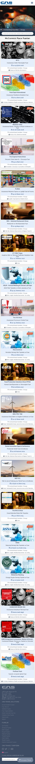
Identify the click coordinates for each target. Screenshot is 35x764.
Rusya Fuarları (6, 732)
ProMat (17, 189)
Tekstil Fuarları (6, 740)
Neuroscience (17, 350)
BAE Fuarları (5, 729)
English (6, 752)
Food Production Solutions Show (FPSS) (17, 382)
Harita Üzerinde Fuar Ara (8, 713)
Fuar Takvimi (5, 707)
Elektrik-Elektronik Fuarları (9, 742)
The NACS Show (17, 510)
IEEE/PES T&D (17, 414)
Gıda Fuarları (5, 738)
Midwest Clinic (17, 124)
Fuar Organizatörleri (7, 711)
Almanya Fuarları (6, 727)
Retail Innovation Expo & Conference (17, 446)
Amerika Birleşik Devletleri (11, 29)
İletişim (4, 719)
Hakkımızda (5, 717)
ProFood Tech (17, 671)
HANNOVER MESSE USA (17, 607)
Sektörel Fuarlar (6, 709)
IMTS (17, 60)
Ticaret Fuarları (6, 736)
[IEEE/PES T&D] (17, 404)
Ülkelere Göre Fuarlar (8, 715)
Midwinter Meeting (17, 575)
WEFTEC (17, 478)
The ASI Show (17, 317)
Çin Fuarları (5, 725)
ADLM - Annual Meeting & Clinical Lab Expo (17, 285)
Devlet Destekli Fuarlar (8, 704)
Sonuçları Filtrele (26, 760)
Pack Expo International (17, 92)
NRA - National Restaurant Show (17, 221)
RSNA (17, 543)
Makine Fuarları (6, 734)
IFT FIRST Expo (17, 253)
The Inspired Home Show (17, 157)
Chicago (22, 29)
